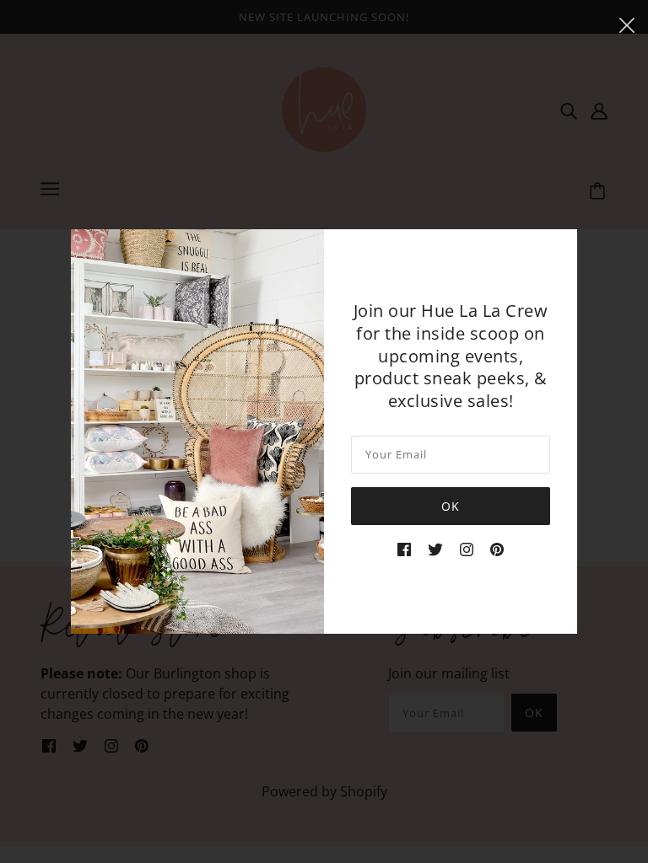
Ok (450, 506)
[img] (404, 549)
